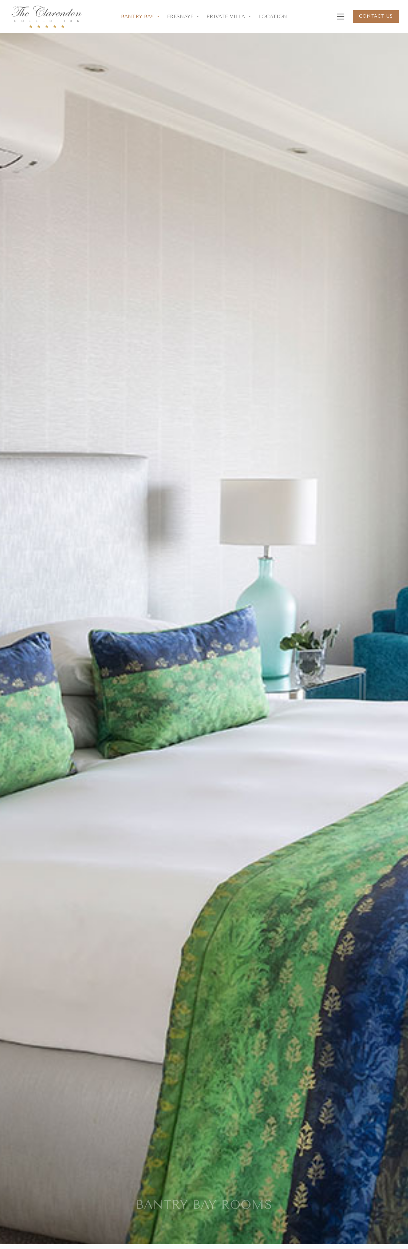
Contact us (376, 16)
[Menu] (339, 16)
